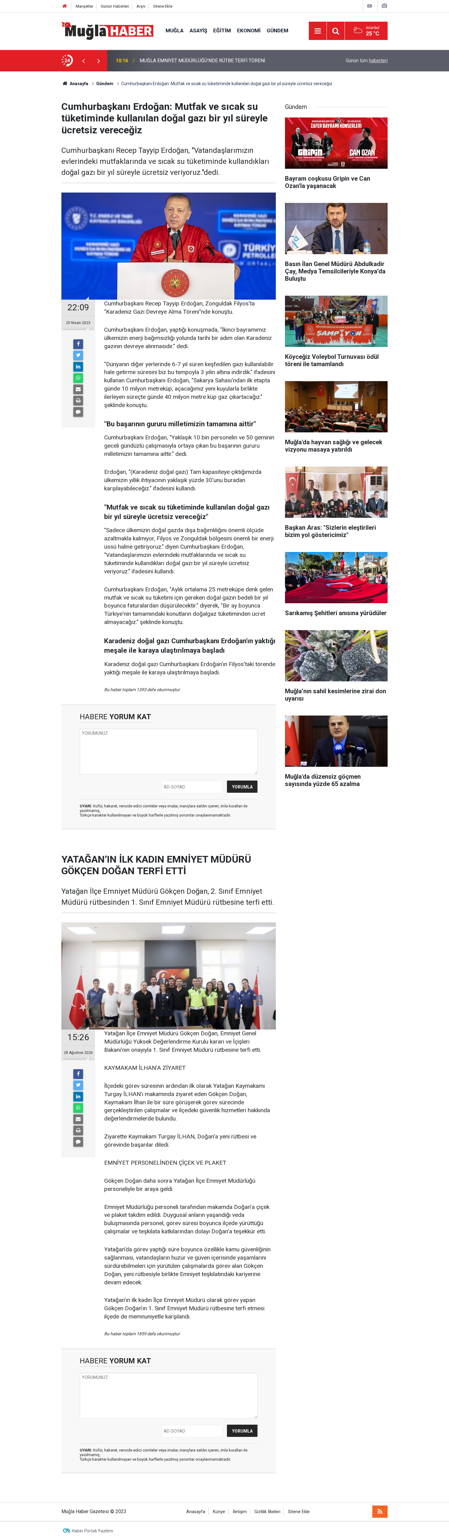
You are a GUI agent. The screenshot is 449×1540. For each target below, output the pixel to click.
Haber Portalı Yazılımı (92, 1530)
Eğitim (222, 30)
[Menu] (317, 31)
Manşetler (84, 6)
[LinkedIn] (78, 367)
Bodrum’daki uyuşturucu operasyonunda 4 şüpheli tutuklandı (202, 60)
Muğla (175, 30)
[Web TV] (369, 6)
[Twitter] (78, 355)
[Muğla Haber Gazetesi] (107, 30)
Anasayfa (195, 1511)
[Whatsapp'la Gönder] (78, 378)
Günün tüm (367, 60)
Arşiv (141, 6)
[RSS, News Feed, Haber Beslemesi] (380, 1512)
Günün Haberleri (115, 6)
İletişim (240, 1511)
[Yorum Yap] (78, 412)
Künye (219, 1511)
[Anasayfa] (64, 6)
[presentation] (83, 60)
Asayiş (198, 30)
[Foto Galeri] (384, 6)
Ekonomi (249, 30)
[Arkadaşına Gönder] (78, 389)
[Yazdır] (78, 401)
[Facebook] (78, 344)
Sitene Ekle (162, 6)
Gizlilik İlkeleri (267, 1511)
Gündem (277, 30)
